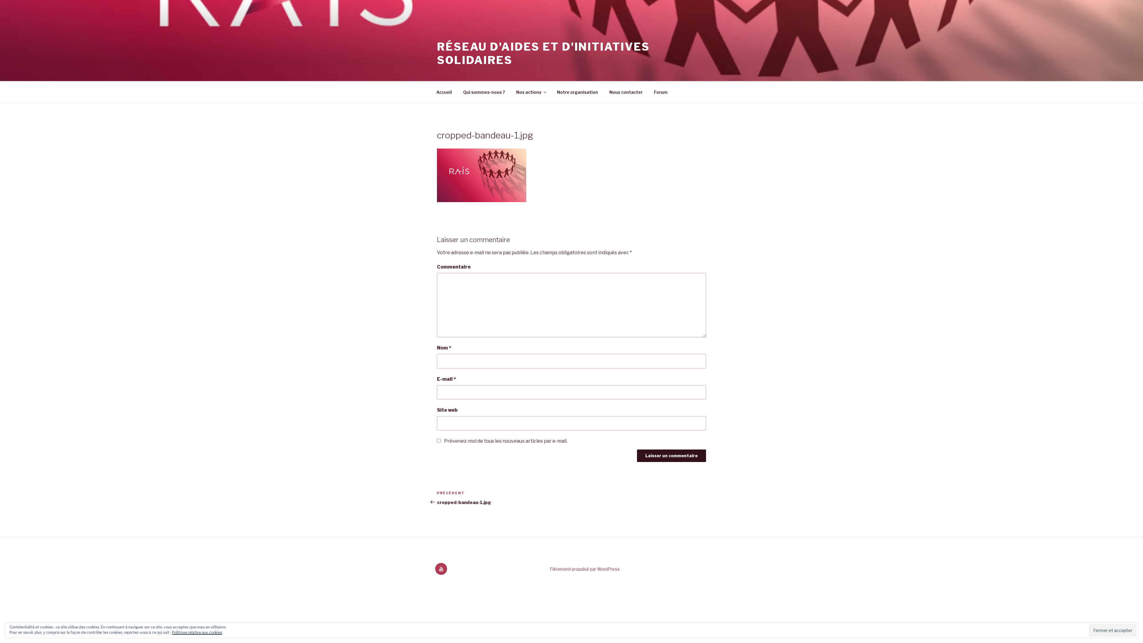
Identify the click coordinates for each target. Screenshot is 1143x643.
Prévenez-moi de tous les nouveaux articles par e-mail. (505, 441)
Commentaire (454, 267)
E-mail (446, 379)
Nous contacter (626, 92)
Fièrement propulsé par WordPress (585, 569)
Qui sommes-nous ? (484, 92)
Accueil (444, 92)
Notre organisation (577, 92)
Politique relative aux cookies (197, 632)
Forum (661, 92)
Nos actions (528, 92)
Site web (447, 410)
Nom (444, 348)
